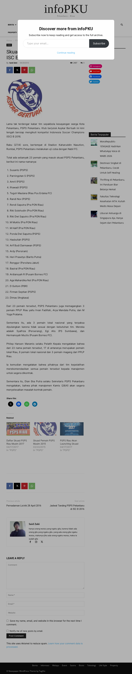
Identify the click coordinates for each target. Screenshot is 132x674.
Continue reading (66, 52)
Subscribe (99, 43)
